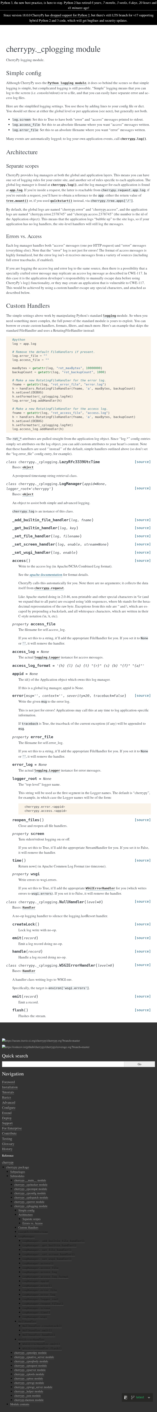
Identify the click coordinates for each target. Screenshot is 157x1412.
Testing (7, 1138)
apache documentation (46, 574)
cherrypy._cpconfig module (30, 1193)
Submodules (17, 1176)
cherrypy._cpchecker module (30, 1184)
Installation (10, 1087)
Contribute (9, 1133)
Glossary (8, 1143)
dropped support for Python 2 (70, 15)
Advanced (8, 1102)
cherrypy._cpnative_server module (34, 1357)
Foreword (8, 1082)
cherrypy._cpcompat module (30, 1189)
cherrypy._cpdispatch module (31, 1197)
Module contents (19, 1404)
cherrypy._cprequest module (30, 1365)
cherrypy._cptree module (28, 1378)
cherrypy (8, 1162)
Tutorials (8, 1092)
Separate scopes (31, 1219)
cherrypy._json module (27, 1395)
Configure (8, 1107)
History (7, 1148)
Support (7, 1123)
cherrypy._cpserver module (30, 1370)
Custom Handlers (28, 1227)
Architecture (25, 1215)
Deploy (7, 1117)
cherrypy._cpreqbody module (31, 1361)
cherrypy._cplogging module (30, 1206)
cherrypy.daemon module (29, 1400)
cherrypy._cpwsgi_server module (33, 1387)
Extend (6, 1112)
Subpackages (17, 1172)
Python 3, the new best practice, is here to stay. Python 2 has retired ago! (78, 5)
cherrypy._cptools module (29, 1374)
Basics (6, 1097)
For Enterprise (12, 1128)
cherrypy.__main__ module (30, 1180)
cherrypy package (17, 1167)
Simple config (26, 1210)
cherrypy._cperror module (29, 1202)
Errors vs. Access (32, 1223)
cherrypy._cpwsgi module (29, 1383)
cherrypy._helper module (28, 1391)
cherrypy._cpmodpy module (30, 1353)
